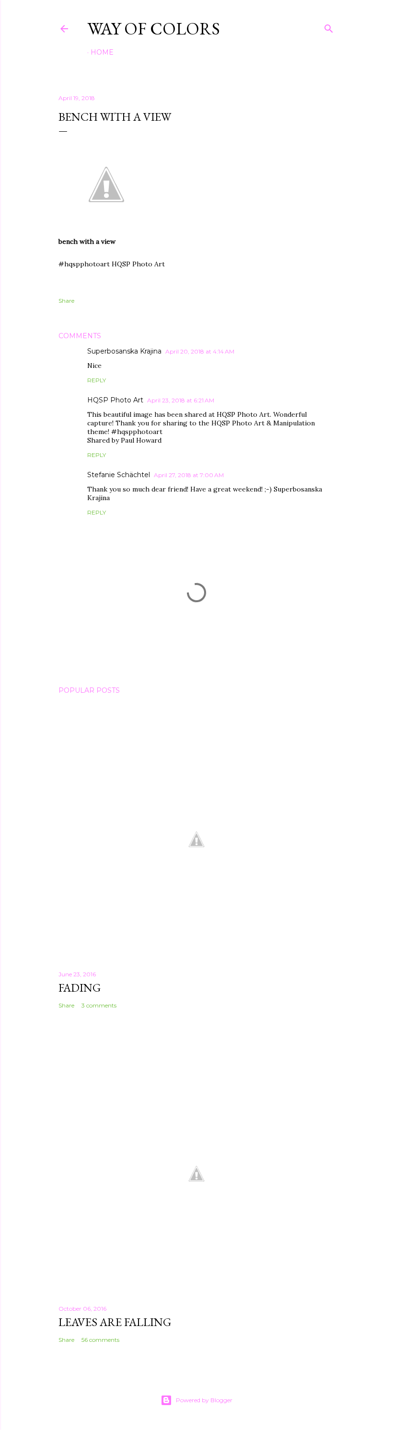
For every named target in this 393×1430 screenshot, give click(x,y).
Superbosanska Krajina (124, 351)
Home (102, 52)
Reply (96, 380)
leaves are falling (114, 1322)
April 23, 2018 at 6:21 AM (180, 400)
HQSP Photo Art (115, 400)
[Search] (329, 26)
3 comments (98, 1005)
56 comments (100, 1339)
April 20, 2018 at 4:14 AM (199, 351)
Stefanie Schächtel (118, 474)
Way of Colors (153, 28)
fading (79, 987)
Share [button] (66, 300)
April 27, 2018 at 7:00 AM (189, 475)
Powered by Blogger (204, 1400)
